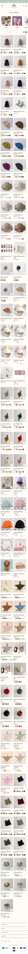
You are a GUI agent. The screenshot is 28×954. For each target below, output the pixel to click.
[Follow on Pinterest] (8, 941)
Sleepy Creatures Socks (19, 111)
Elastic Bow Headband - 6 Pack (19, 381)
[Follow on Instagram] (5, 941)
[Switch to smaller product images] (26, 32)
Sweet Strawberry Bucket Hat (19, 677)
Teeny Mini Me (4, 924)
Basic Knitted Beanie (5, 132)
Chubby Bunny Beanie (19, 788)
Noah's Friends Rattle (5, 573)
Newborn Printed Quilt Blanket (19, 574)
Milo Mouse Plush (17, 656)
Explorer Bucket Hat (5, 872)
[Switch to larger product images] (23, 32)
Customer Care (4, 932)
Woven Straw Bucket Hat (19, 297)
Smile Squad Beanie (18, 491)
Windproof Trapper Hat (19, 318)
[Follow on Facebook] (2, 941)
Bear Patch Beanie (5, 49)
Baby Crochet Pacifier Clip (7, 381)
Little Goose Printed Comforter (5, 744)
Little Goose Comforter (6, 594)
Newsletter (3, 936)
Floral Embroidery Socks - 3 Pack (20, 257)
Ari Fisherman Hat (5, 194)
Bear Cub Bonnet (4, 277)
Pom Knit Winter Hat (5, 401)
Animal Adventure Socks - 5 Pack (6, 257)
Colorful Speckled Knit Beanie (6, 491)
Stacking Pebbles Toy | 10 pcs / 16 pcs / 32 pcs (19, 553)
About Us (3, 928)
